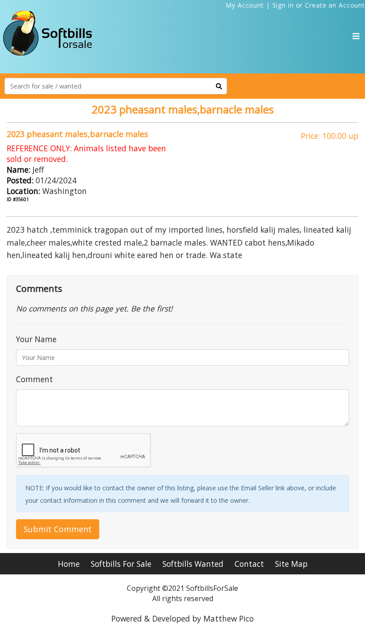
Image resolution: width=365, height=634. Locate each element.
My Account (245, 5)
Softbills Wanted (192, 563)
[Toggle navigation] (356, 36)
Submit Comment (58, 529)
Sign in (283, 5)
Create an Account (335, 5)
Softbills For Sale (121, 563)
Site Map (291, 563)
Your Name (36, 339)
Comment (34, 379)
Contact (249, 563)
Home (69, 563)
